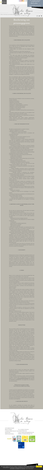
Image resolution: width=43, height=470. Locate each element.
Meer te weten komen (29, 468)
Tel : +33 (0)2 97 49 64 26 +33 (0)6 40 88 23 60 (35, 1)
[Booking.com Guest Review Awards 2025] (21, 445)
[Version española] (23, 0)
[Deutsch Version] (22, 0)
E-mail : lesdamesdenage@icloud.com (26, 432)
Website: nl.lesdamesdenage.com (25, 433)
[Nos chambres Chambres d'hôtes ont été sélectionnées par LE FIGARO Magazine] (25, 438)
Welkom (2, 14)
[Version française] (19, 0)
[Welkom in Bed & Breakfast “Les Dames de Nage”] (1, 2)
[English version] (20, 0)
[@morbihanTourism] (39, 15)
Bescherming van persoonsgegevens (8, 14)
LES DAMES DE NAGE (9, 428)
